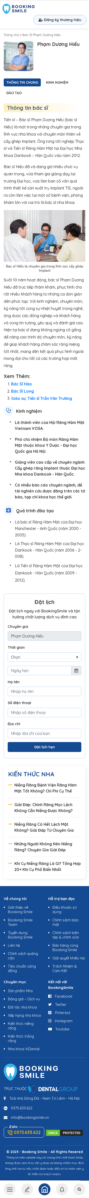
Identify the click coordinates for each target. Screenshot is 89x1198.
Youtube (61, 1029)
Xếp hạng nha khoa (24, 1015)
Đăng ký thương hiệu (62, 19)
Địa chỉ (14, 723)
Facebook (63, 996)
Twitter (60, 1004)
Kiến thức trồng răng (21, 1038)
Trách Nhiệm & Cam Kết (64, 968)
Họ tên (14, 681)
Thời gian (16, 647)
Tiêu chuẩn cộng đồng (22, 968)
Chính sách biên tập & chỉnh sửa (65, 934)
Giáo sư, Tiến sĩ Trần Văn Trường (41, 398)
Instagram (63, 1020)
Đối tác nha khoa (22, 1007)
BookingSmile (18, 9)
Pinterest (62, 1012)
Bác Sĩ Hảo (21, 383)
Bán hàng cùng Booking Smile (65, 947)
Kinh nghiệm (57, 82)
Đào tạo (14, 93)
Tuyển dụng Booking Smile (20, 934)
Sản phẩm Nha (20, 990)
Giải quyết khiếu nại (68, 958)
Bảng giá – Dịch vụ (24, 999)
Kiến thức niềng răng (21, 1025)
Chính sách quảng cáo (23, 955)
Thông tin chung (22, 82)
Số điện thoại (19, 702)
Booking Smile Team (20, 922)
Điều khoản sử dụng (64, 909)
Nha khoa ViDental (24, 1049)
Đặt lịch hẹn (44, 747)
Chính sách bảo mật (65, 922)
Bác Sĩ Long (22, 391)
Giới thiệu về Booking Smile (20, 909)
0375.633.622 (21, 1108)
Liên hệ (14, 945)
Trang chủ (11, 35)
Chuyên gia (18, 626)
